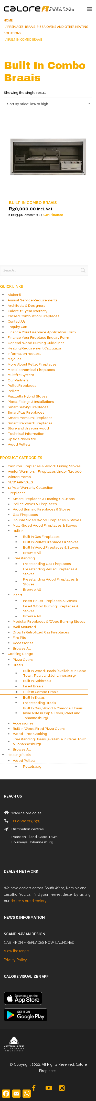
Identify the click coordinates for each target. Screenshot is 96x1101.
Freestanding (24, 558)
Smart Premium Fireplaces (30, 418)
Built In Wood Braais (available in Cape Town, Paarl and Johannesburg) (54, 673)
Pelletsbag (32, 766)
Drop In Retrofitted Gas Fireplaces (41, 632)
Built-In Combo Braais (33, 202)
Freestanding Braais (39, 703)
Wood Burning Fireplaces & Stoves (42, 509)
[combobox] (48, 103)
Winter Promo (19, 477)
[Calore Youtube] (48, 1088)
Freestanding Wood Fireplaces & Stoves (50, 581)
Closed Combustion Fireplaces (33, 316)
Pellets (13, 391)
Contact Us (17, 321)
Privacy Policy (15, 960)
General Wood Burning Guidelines (36, 343)
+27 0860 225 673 (26, 821)
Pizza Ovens (23, 659)
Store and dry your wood (28, 428)
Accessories (23, 643)
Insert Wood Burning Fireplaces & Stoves (51, 608)
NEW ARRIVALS (20, 482)
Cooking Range (20, 654)
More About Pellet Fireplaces (32, 364)
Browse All (32, 553)
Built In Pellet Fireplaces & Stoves (51, 542)
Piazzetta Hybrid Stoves (27, 396)
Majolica (15, 359)
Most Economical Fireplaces (31, 370)
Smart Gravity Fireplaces (28, 407)
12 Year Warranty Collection (30, 487)
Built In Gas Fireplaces (41, 537)
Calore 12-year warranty (27, 311)
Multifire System (21, 375)
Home (8, 20)
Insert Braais (33, 686)
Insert (17, 595)
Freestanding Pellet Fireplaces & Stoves (50, 571)
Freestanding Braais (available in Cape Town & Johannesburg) (50, 741)
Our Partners (18, 380)
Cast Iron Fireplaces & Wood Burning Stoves (44, 466)
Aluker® (15, 295)
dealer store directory (28, 901)
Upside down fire (22, 439)
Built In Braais (34, 697)
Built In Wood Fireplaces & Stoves (51, 547)
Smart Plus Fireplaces (26, 412)
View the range (16, 951)
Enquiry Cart (17, 327)
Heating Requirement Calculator (34, 348)
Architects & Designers (26, 305)
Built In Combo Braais (40, 692)
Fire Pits (19, 637)
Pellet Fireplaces (22, 385)
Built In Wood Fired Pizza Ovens (39, 729)
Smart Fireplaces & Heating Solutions (44, 499)
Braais (18, 665)
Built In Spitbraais (37, 681)
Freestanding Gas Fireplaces (47, 564)
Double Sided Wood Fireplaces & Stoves (47, 520)
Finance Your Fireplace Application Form (42, 332)
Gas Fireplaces (25, 515)
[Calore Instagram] (62, 1088)
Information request (24, 353)
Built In (18, 531)
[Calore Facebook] (34, 1088)
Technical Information (26, 434)
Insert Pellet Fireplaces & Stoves (50, 601)
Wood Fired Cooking (30, 734)
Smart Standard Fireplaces (30, 423)
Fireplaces (17, 493)
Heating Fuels (19, 755)
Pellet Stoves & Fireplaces (35, 504)
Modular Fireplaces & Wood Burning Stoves (49, 621)
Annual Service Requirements (32, 300)
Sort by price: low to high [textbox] (27, 104)
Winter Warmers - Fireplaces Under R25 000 (45, 471)
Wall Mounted (24, 627)
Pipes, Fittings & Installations (31, 402)
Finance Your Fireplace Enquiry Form (38, 337)
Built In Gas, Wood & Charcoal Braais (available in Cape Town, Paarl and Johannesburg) (53, 713)
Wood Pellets (19, 444)
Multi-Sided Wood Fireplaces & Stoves (45, 525)
